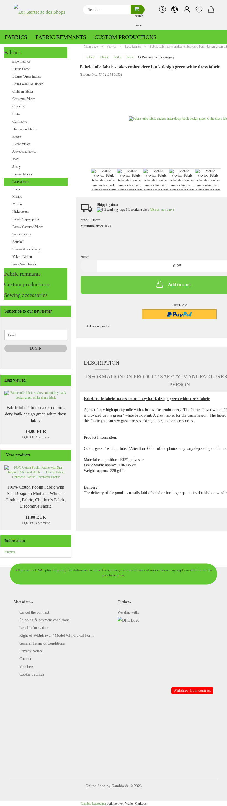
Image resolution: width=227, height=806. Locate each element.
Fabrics (16, 37)
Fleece (16, 136)
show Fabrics (21, 61)
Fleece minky (21, 144)
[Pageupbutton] (211, 797)
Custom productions (125, 37)
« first (90, 57)
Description (101, 363)
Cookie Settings (31, 674)
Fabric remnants (60, 37)
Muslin (17, 204)
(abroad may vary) (162, 209)
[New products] (65, 455)
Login (36, 348)
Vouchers (26, 666)
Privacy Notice (31, 651)
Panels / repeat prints (26, 219)
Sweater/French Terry (26, 249)
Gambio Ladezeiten (93, 803)
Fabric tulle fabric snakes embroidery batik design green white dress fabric (35, 414)
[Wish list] (199, 9)
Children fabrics (22, 91)
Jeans (16, 159)
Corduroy (18, 106)
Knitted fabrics (22, 174)
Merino (17, 197)
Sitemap (9, 552)
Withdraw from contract (192, 690)
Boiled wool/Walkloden (27, 84)
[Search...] (138, 9)
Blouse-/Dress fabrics (26, 76)
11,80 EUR (35, 517)
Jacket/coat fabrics (24, 151)
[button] (175, 9)
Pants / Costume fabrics (27, 227)
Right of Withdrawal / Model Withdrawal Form (56, 635)
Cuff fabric (19, 122)
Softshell (18, 242)
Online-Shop (95, 786)
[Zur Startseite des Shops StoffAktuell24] (44, 15)
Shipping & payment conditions (44, 620)
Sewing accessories (26, 295)
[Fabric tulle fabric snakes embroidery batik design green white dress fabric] (35, 395)
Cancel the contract (34, 612)
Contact (25, 659)
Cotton (16, 114)
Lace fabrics (20, 182)
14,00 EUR (35, 431)
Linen (16, 189)
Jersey (16, 167)
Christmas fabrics (23, 99)
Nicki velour (20, 212)
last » (130, 57)
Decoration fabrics (24, 129)
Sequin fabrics (21, 234)
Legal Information (33, 628)
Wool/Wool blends (24, 264)
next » (118, 57)
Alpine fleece (21, 69)
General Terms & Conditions (42, 643)
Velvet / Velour (22, 257)
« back (104, 57)
